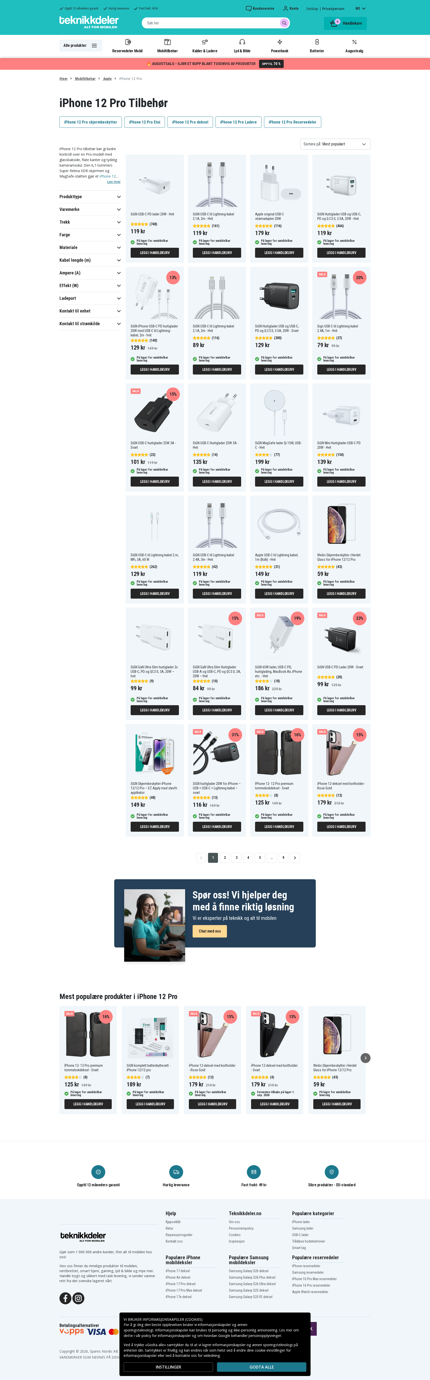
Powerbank (279, 51)
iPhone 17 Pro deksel (181, 1284)
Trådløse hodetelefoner (308, 1241)
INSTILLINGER (168, 1367)
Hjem (63, 79)
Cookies (235, 1235)
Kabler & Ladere (204, 51)
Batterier (317, 51)
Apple (107, 79)
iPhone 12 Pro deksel (190, 122)
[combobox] (216, 22)
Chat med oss (210, 931)
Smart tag (299, 1248)
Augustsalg (354, 51)
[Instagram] (78, 1298)
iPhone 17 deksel (178, 1271)
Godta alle (262, 1367)
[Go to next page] (295, 858)
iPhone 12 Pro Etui (144, 122)
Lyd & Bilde (242, 51)
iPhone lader (301, 1222)
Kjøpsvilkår (173, 1222)
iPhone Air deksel (178, 1277)
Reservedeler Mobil (127, 51)
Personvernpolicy (241, 1228)
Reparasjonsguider (179, 1235)
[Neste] (366, 1058)
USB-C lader (300, 1235)
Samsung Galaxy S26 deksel (249, 1271)
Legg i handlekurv (155, 253)
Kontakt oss (174, 1241)
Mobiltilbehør (167, 51)
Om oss (234, 1222)
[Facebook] (65, 1298)
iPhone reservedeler (306, 1266)
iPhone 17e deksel (179, 1297)
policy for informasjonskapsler (166, 1335)
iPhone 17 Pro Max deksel (184, 1290)
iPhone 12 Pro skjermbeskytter (90, 122)
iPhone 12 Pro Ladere (238, 122)
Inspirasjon (237, 1241)
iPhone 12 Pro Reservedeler (293, 122)
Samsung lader (302, 1228)
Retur (169, 1228)
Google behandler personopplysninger (249, 1335)
